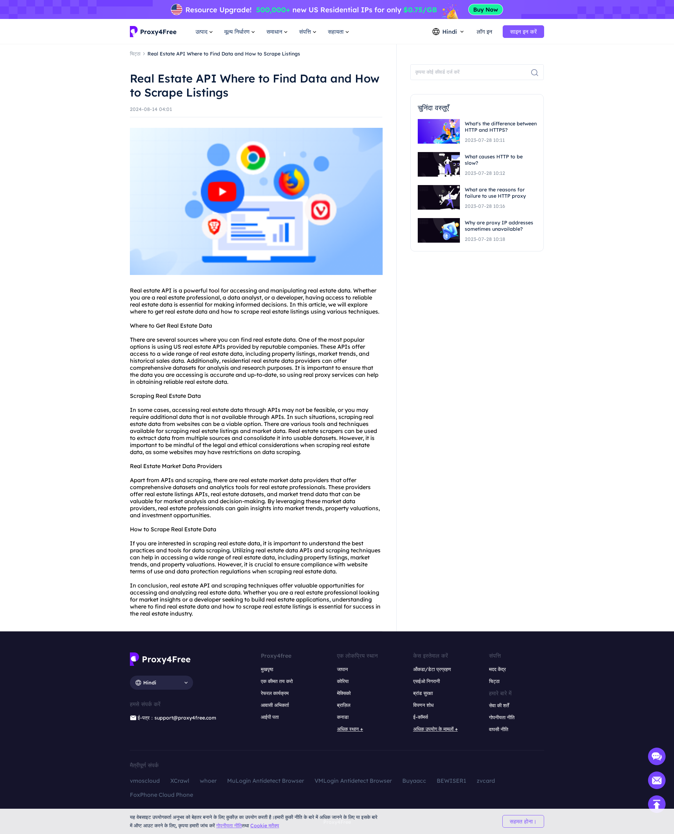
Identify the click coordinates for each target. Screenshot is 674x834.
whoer (208, 780)
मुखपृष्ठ (267, 669)
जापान (342, 669)
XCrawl (179, 780)
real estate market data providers (284, 480)
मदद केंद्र (497, 669)
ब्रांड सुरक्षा (423, 693)
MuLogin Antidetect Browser (265, 780)
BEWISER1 (451, 780)
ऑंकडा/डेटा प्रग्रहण (432, 669)
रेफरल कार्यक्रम (275, 693)
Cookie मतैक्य (264, 825)
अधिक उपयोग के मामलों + (435, 729)
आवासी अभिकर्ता (275, 705)
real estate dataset (236, 494)
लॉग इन (484, 31)
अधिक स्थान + (350, 729)
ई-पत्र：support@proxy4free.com (177, 718)
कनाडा (343, 717)
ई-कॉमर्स (420, 717)
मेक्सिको (344, 693)
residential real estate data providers (271, 360)
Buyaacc (414, 780)
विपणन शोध (423, 705)
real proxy (316, 374)
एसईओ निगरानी (426, 681)
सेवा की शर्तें (499, 705)
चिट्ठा (494, 681)
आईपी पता (270, 717)
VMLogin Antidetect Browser (353, 780)
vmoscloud (145, 780)
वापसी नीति (498, 729)
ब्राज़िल (343, 705)
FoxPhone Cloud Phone (161, 794)
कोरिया (343, 681)
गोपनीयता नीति (229, 825)
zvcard (486, 780)
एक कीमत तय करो (277, 681)
